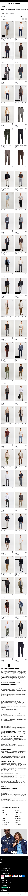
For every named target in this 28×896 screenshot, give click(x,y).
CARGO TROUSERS (18, 818)
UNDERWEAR (17, 820)
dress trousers (13, 785)
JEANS (3, 810)
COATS (16, 814)
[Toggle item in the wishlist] (12, 22)
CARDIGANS (4, 824)
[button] (7, 29)
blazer (5, 733)
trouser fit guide (7, 770)
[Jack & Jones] (14, 4)
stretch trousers (7, 785)
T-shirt (5, 745)
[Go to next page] (18, 665)
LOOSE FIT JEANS (18, 816)
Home (2, 13)
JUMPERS (16, 822)
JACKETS (3, 812)
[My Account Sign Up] (14, 841)
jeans (5, 682)
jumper (12, 745)
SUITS (3, 816)
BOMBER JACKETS (18, 812)
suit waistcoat (9, 733)
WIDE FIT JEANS (18, 824)
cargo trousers (7, 803)
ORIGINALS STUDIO (5, 822)
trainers (8, 745)
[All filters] (7, 16)
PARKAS (3, 818)
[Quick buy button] (12, 38)
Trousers (6, 13)
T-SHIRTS (3, 820)
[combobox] (21, 16)
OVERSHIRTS (4, 814)
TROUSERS (17, 810)
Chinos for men (11, 13)
